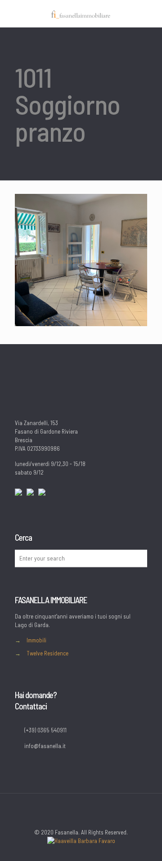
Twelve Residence (47, 653)
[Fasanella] (81, 13)
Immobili (36, 640)
